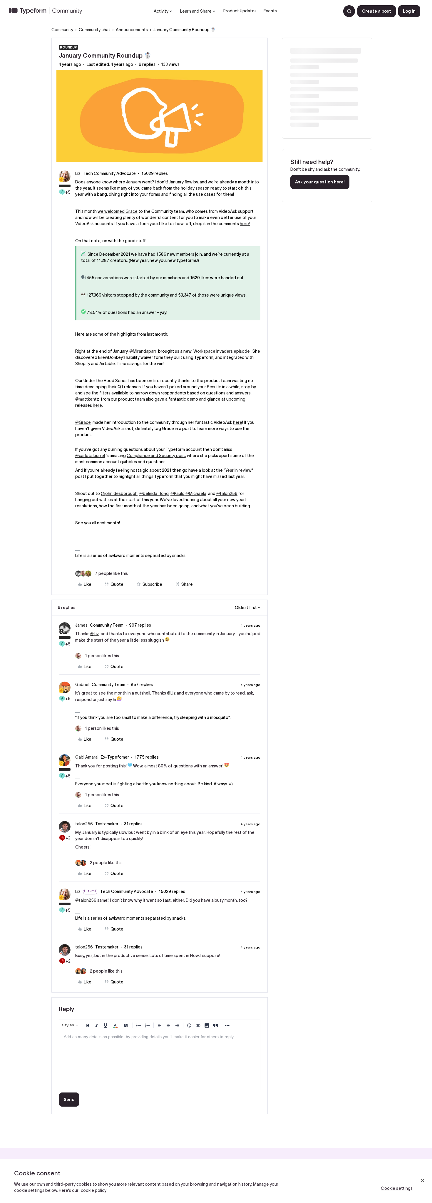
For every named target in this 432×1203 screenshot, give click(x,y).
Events (270, 11)
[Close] (422, 1180)
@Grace (83, 422)
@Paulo (177, 493)
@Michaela (195, 493)
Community (62, 29)
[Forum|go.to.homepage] (48, 11)
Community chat (94, 29)
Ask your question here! (320, 182)
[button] (376, 11)
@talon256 (226, 493)
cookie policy (93, 1190)
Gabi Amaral (86, 757)
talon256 (84, 823)
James (81, 625)
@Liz (94, 633)
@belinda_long (154, 493)
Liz (78, 173)
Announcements (132, 29)
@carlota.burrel (90, 455)
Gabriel (82, 684)
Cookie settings (397, 1188)
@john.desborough (119, 493)
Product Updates (240, 11)
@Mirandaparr (142, 351)
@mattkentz (87, 399)
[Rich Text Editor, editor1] (159, 1060)
